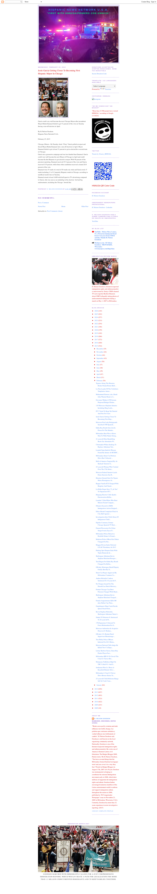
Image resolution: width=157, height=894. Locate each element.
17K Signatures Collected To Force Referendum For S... (105, 624)
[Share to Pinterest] (81, 189)
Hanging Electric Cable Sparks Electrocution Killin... (106, 496)
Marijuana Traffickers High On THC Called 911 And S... (106, 663)
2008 (96, 708)
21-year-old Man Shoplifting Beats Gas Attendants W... (105, 440)
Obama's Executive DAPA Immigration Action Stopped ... (107, 507)
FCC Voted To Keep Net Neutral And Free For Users (106, 412)
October (99, 355)
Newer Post (41, 206)
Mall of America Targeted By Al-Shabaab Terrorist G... (107, 462)
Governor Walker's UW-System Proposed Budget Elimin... (106, 401)
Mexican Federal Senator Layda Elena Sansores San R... (106, 473)
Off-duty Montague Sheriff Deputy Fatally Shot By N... (107, 568)
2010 (96, 702)
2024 (96, 317)
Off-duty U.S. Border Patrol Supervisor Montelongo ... (105, 635)
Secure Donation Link (99, 73)
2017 (96, 339)
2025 (96, 314)
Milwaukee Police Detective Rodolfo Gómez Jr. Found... (106, 535)
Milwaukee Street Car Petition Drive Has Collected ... (106, 457)
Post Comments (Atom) (54, 211)
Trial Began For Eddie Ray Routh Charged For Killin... (107, 562)
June (98, 368)
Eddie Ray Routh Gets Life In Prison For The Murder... (106, 429)
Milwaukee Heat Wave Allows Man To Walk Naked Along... (106, 434)
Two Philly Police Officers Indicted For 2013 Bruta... (105, 640)
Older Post (84, 206)
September (100, 358)
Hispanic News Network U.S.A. (78, 9)
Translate (108, 89)
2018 (96, 336)
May (98, 371)
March (99, 377)
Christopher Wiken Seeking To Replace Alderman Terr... (106, 445)
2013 (96, 692)
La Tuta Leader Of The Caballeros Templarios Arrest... (107, 390)
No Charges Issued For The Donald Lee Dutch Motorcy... (106, 585)
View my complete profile (102, 811)
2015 (96, 346)
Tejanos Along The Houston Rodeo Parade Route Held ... (106, 384)
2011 (96, 698)
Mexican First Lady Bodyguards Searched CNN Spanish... (106, 423)
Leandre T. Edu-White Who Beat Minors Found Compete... (106, 501)
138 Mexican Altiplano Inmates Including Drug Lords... (106, 406)
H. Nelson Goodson (98, 196)
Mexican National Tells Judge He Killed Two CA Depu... (107, 646)
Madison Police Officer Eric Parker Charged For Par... (107, 540)
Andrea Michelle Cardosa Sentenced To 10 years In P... (106, 579)
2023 (96, 320)
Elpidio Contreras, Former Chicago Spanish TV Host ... (106, 523)
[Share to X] (77, 189)
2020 (96, 330)
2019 (96, 333)
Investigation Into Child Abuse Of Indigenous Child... (107, 518)
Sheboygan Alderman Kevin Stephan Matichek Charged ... (106, 596)
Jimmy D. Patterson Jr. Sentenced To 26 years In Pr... (107, 618)
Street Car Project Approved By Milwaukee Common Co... (106, 574)
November (100, 352)
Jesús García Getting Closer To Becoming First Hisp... (106, 418)
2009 (96, 705)
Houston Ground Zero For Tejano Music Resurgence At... (107, 479)
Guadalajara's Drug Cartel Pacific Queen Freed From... (107, 607)
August (99, 361)
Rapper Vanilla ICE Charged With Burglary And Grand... (107, 484)
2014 (96, 689)
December (100, 349)
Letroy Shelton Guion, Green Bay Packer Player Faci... (107, 652)
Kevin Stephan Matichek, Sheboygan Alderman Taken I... (107, 613)
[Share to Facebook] (79, 189)
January (99, 685)
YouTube (95, 221)
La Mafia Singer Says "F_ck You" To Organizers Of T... (107, 490)
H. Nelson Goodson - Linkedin (102, 207)
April (98, 374)
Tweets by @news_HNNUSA (101, 154)
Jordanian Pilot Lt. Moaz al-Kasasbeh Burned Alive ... (105, 668)
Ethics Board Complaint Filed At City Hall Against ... (107, 512)
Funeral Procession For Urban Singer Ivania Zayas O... (105, 529)
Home (63, 206)
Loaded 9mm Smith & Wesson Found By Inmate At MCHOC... (107, 451)
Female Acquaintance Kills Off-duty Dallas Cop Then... (106, 601)
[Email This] (72, 189)
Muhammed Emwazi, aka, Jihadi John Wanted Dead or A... (106, 395)
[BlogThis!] (74, 189)
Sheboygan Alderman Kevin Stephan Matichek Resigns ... (106, 557)
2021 (96, 327)
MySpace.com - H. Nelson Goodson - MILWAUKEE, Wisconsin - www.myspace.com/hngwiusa (104, 246)
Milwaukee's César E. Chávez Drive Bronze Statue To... (105, 674)
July (98, 364)
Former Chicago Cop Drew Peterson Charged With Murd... (107, 590)
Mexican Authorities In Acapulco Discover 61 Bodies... (107, 629)
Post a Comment (43, 202)
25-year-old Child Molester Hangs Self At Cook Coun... (107, 679)
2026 (96, 311)
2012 (96, 695)
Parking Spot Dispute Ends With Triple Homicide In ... (106, 551)
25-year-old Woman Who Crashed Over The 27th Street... (107, 468)
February (100, 380)
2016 (96, 343)
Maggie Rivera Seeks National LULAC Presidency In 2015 (106, 546)
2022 (96, 323)
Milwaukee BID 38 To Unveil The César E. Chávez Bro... (107, 657)
